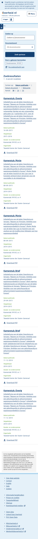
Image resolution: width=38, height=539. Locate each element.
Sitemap (9, 503)
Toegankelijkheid (12, 500)
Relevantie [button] (26, 88)
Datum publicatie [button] (21, 85)
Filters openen (1, 24)
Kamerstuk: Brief (12, 271)
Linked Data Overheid (14, 514)
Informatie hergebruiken (15, 495)
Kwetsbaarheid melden (14, 506)
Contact (9, 481)
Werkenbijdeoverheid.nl (15, 531)
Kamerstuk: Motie (12, 160)
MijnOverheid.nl (12, 523)
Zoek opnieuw (20, 54)
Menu (33, 14)
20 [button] (18, 90)
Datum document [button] (11, 88)
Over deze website (12, 478)
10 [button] (13, 90)
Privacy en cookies (12, 498)
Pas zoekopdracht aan (16, 67)
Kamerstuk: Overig (13, 98)
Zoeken (9, 489)
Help (8, 486)
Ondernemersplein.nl (14, 529)
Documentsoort (11, 43)
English (8, 483)
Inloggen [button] (5, 19)
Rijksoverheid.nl (12, 526)
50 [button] (23, 90)
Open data (10, 512)
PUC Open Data (11, 517)
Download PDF (12, 153)
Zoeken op (9, 34)
